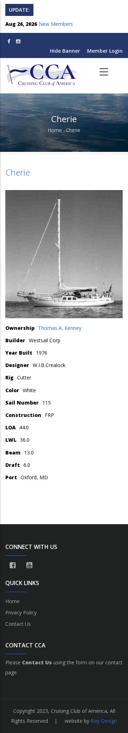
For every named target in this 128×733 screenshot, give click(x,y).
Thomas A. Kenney (59, 328)
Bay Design (104, 720)
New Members (56, 24)
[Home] (42, 72)
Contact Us (18, 623)
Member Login (105, 50)
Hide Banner (65, 50)
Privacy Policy (21, 612)
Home (55, 130)
